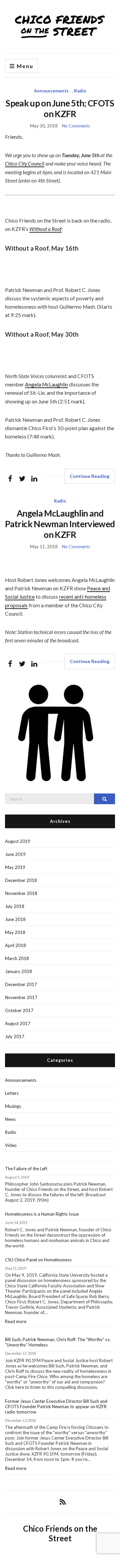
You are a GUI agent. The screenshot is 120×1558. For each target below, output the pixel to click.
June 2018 (15, 919)
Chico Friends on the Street (60, 1533)
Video (11, 1145)
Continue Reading (89, 476)
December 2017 (21, 984)
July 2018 (14, 906)
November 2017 (21, 997)
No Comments (76, 125)
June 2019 (15, 854)
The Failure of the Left (26, 1168)
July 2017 (14, 1036)
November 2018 (21, 893)
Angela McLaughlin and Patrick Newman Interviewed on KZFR (60, 524)
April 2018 (15, 945)
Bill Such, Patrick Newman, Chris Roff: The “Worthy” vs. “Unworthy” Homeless (58, 1342)
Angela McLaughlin (46, 384)
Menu (24, 66)
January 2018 (18, 971)
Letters (12, 1093)
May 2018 (15, 932)
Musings (13, 1106)
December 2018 (21, 880)
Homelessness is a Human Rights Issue (42, 1214)
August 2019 (17, 841)
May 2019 (15, 867)
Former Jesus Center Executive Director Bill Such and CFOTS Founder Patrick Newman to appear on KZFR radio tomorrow (56, 1406)
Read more (29, 1323)
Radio (80, 90)
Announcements (51, 90)
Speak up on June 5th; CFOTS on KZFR (60, 108)
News (10, 1119)
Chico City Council (24, 164)
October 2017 (19, 1010)
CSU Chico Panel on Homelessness (38, 1259)
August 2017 (17, 1023)
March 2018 (17, 958)
